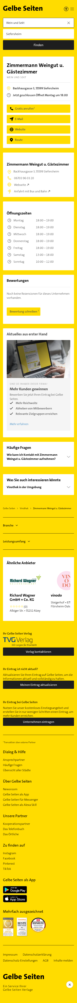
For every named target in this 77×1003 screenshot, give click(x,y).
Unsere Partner (15, 815)
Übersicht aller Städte (17, 770)
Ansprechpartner (14, 760)
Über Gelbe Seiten (17, 781)
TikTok (7, 869)
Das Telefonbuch (13, 829)
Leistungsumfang (14, 541)
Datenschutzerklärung (37, 954)
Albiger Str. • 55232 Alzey (25, 603)
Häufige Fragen (12, 765)
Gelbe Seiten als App (16, 794)
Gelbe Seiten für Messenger (20, 800)
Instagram (9, 853)
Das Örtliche (11, 834)
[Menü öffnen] (72, 8)
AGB (45, 960)
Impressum (10, 954)
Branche (8, 525)
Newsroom (10, 789)
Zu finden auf (14, 845)
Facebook (9, 858)
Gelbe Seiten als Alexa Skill (20, 805)
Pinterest (9, 864)
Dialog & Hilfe (14, 751)
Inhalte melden (63, 960)
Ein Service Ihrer (18, 987)
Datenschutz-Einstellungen (20, 960)
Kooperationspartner (16, 824)
